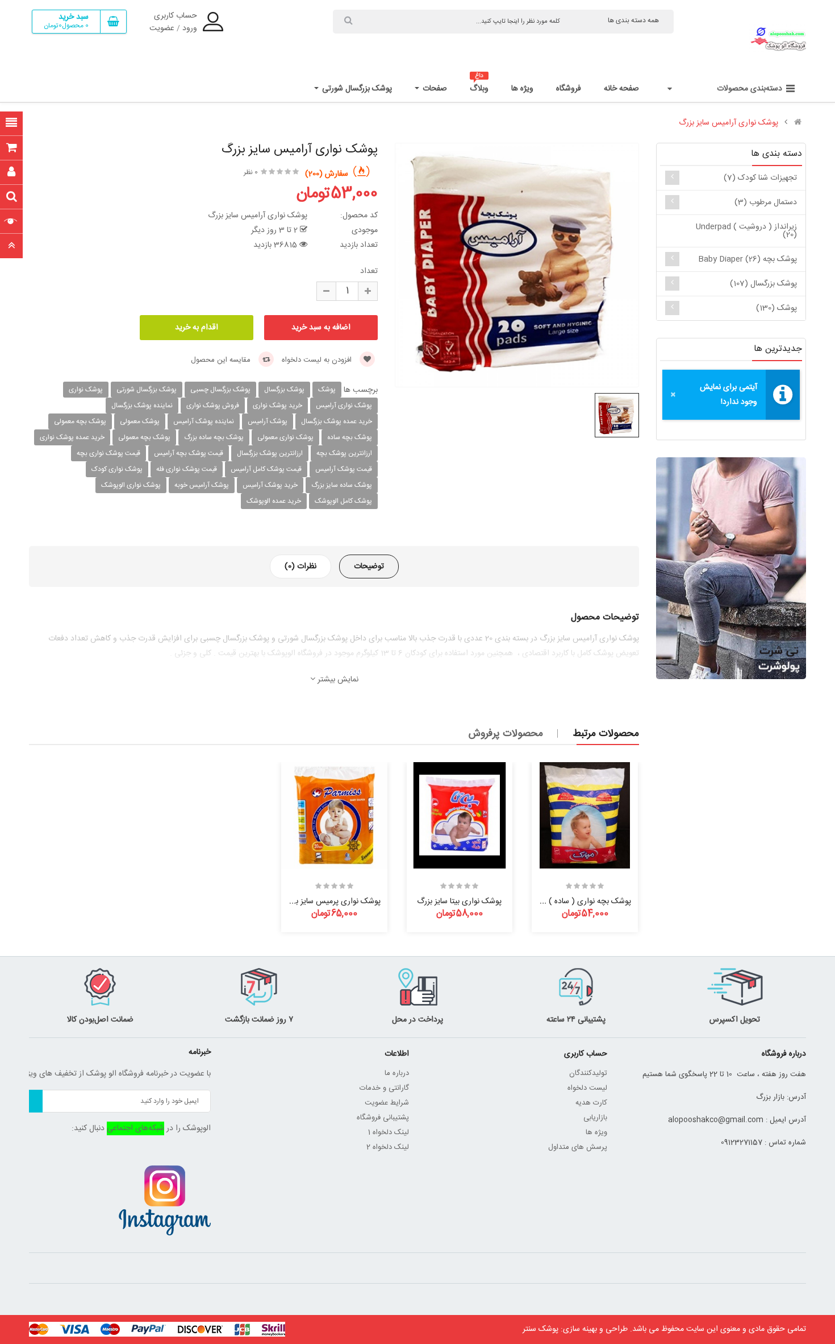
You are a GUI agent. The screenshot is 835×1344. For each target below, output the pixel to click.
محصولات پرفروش (506, 733)
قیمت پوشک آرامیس (343, 469)
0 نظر (251, 172)
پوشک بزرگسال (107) (763, 284)
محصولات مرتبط (606, 733)
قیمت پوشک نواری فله (186, 469)
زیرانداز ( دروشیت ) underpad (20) (746, 231)
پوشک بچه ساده (349, 437)
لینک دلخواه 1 (388, 1132)
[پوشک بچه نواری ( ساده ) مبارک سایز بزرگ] (585, 815)
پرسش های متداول (577, 1147)
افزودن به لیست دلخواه (318, 360)
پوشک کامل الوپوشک (343, 501)
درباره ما (397, 1073)
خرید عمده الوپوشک (274, 501)
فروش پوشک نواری (212, 405)
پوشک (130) (776, 308)
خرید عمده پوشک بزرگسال (336, 421)
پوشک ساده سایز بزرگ (341, 485)
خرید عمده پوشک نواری (72, 437)
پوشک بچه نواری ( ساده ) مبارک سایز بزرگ (563, 901)
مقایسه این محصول (222, 360)
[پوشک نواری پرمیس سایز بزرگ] (334, 815)
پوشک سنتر (540, 1329)
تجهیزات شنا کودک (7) (760, 178)
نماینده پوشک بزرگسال (142, 405)
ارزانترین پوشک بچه (344, 453)
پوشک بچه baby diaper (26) (747, 259)
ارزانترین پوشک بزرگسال (270, 453)
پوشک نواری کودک (117, 469)
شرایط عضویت (387, 1103)
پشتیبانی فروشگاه (383, 1117)
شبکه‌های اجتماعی (135, 1128)
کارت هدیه (591, 1103)
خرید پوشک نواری (277, 405)
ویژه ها (596, 1132)
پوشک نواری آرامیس (344, 405)
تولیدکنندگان (588, 1073)
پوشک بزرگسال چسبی (220, 389)
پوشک (327, 389)
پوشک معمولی (140, 421)
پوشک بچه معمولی (80, 421)
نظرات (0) (300, 566)
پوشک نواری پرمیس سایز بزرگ (332, 901)
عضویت (161, 28)
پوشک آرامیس (267, 421)
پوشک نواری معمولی (285, 437)
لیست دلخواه (587, 1088)
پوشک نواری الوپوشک (131, 485)
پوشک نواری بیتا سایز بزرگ (459, 901)
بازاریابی (595, 1117)
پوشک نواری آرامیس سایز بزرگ (728, 123)
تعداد (369, 271)
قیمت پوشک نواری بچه (108, 453)
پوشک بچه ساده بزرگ (214, 437)
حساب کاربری (175, 16)
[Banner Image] (730, 568)
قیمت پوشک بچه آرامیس (188, 453)
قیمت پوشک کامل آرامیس (266, 469)
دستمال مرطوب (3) (765, 202)
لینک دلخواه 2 (387, 1147)
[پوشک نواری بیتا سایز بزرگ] (460, 815)
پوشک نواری (86, 389)
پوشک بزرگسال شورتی (146, 389)
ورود (189, 28)
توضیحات (369, 566)
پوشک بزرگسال (284, 389)
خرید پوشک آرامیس (270, 485)
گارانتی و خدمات (384, 1088)
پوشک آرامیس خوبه (201, 485)
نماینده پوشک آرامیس (203, 421)
